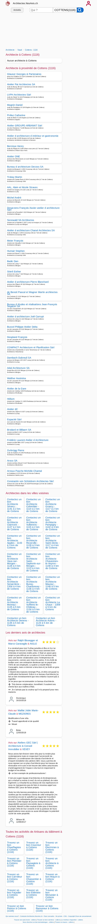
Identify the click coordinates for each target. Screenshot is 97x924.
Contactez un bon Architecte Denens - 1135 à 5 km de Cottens (18, 622)
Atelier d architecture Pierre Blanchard (27, 282)
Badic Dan (12, 261)
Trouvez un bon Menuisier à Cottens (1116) (51, 895)
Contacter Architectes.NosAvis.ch (31, 916)
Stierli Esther (14, 272)
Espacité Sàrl (14, 419)
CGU (65, 916)
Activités (17, 10)
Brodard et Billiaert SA (19, 430)
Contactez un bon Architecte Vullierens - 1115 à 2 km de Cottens (33, 523)
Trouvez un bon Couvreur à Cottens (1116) (33, 846)
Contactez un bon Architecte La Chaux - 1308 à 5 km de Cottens (52, 603)
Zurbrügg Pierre (15, 450)
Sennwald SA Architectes (20, 220)
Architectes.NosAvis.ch (25, 3)
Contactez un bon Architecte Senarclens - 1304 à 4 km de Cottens (14, 583)
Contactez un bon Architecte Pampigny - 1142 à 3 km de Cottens (52, 523)
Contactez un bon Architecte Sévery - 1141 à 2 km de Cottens (14, 505)
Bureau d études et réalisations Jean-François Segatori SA (32, 305)
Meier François (15, 241)
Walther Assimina (16, 378)
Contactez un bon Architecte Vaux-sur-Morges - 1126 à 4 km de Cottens (14, 561)
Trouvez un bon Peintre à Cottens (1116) (16, 908)
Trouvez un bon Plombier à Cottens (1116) (14, 862)
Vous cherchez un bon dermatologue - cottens (38, 922)
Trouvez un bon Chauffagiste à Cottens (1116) (14, 847)
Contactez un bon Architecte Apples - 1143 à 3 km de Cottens (14, 541)
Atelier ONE (13, 156)
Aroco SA (12, 461)
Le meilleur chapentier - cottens (72, 920)
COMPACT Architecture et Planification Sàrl (30, 347)
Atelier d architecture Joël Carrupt (25, 316)
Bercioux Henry (15, 146)
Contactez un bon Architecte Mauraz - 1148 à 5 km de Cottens (52, 583)
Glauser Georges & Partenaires (24, 74)
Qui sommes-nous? (12, 916)
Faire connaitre (49, 916)
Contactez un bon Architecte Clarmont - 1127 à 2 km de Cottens (14, 523)
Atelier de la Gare (16, 389)
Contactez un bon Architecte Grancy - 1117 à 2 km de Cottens (52, 505)
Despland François (17, 337)
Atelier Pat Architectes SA (21, 84)
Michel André (14, 198)
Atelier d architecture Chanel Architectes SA (31, 230)
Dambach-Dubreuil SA (19, 358)
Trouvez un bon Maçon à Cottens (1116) (52, 878)
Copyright (71, 916)
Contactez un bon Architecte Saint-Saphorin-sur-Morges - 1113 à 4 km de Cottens (33, 562)
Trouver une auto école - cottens (25, 920)
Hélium (11, 399)
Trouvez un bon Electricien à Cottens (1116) (52, 847)
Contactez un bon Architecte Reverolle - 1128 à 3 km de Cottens (33, 541)
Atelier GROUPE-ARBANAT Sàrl (24, 125)
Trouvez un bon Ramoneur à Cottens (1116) (47, 908)
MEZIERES (25, 713)
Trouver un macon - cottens (64, 922)
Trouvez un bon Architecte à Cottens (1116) (51, 863)
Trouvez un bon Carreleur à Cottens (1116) (14, 878)
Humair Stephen (16, 251)
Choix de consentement (83, 916)
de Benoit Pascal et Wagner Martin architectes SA (32, 293)
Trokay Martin (14, 177)
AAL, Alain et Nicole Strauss (22, 187)
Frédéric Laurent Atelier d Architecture (27, 440)
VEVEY (26, 749)
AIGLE (33, 643)
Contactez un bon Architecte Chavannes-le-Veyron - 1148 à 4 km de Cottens (52, 561)
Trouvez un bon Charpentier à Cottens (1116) (33, 879)
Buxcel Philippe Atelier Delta (22, 327)
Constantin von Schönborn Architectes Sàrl (30, 481)
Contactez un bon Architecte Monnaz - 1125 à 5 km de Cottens (14, 603)
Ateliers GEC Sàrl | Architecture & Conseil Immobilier (23, 746)
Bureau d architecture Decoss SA (25, 167)
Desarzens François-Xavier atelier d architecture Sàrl (33, 209)
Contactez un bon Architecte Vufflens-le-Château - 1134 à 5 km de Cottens (33, 604)
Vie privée (58, 916)
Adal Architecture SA (18, 368)
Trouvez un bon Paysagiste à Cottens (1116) (33, 863)
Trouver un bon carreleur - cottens (48, 920)
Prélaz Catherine (16, 115)
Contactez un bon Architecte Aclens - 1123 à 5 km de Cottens (46, 622)
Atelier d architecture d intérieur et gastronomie (32, 136)
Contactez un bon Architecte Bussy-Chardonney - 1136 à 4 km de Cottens (33, 584)
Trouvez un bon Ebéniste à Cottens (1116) (33, 894)
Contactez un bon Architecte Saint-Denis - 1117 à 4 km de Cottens (52, 541)
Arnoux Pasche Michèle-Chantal (24, 471)
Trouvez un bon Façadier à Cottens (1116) (14, 894)
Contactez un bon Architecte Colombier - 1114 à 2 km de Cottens (33, 505)
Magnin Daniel (14, 105)
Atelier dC (12, 409)
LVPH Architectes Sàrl (19, 95)
